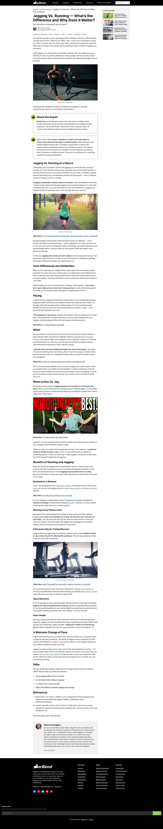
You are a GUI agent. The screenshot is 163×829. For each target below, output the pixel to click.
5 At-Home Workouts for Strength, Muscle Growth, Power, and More (70, 236)
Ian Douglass (47, 28)
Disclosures (119, 780)
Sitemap (91, 819)
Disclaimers (119, 777)
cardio (72, 503)
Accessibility (120, 768)
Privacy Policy (120, 785)
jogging (52, 38)
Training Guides (45, 9)
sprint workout (86, 589)
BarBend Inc (84, 819)
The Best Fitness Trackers (53, 325)
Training (80, 788)
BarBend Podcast (101, 771)
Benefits (77, 34)
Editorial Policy (120, 782)
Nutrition (80, 785)
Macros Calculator (102, 782)
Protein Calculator (102, 785)
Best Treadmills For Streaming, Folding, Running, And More (66, 584)
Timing (70, 34)
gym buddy (62, 246)
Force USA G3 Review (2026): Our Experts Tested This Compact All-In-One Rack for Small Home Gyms (121, 38)
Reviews (80, 782)
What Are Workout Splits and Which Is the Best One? (63, 362)
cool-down (93, 488)
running (76, 300)
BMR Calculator (101, 780)
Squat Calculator (101, 788)
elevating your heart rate (76, 500)
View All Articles (49, 750)
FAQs (84, 34)
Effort (64, 34)
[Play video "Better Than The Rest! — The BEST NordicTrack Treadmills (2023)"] (65, 415)
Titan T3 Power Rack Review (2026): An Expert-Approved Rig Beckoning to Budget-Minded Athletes (121, 24)
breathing (36, 372)
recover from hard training (49, 654)
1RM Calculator (101, 777)
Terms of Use (120, 788)
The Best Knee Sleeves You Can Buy (57, 496)
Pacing (57, 34)
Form (51, 34)
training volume (91, 592)
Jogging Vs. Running (40, 34)
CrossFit (80, 768)
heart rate (49, 188)
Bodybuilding (82, 774)
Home (35, 9)
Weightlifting (82, 780)
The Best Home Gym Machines (55, 437)
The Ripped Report (102, 774)
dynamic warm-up (76, 488)
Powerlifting (81, 777)
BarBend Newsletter (102, 768)
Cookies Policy (120, 774)
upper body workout (63, 486)
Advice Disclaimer (121, 771)
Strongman (81, 771)
